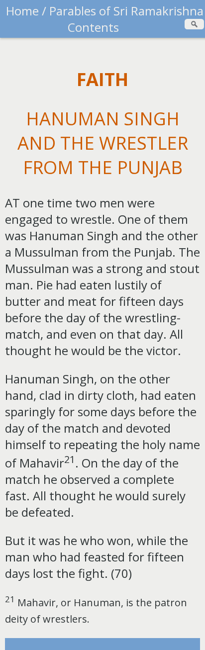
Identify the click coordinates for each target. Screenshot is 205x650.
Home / (26, 10)
